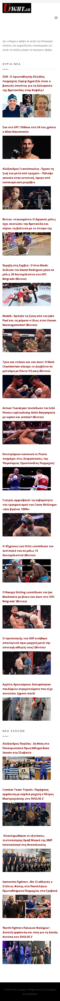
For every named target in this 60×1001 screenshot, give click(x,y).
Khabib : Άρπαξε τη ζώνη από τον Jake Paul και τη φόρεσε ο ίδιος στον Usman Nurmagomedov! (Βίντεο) (29, 320)
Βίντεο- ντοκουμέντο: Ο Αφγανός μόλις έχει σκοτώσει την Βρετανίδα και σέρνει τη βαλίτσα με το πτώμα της (29, 223)
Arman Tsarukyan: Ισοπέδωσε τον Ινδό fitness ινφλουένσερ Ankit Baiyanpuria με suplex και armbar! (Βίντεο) (28, 412)
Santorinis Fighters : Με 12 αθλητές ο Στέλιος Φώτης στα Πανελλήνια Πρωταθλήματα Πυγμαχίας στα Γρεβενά (29, 886)
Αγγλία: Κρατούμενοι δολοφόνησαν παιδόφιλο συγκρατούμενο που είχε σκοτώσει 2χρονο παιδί (27, 689)
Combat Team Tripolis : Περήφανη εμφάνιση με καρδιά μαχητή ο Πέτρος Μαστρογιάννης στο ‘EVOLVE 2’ (28, 794)
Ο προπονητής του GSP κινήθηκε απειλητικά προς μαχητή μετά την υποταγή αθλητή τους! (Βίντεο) (26, 643)
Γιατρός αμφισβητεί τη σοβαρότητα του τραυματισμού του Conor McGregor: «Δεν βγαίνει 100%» (29, 504)
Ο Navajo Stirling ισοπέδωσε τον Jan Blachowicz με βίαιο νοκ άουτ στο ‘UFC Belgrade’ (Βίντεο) (28, 596)
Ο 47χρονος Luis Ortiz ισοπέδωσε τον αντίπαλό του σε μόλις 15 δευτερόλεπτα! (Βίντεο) (28, 550)
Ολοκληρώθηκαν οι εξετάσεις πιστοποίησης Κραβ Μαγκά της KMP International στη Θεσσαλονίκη (27, 840)
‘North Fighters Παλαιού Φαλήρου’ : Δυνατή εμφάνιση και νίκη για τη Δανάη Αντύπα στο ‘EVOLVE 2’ (30, 932)
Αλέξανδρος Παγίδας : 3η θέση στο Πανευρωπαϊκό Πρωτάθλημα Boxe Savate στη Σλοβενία (25, 748)
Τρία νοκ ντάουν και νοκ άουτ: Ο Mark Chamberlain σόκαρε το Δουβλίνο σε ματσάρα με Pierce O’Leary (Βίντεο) (28, 366)
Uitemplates (31, 993)
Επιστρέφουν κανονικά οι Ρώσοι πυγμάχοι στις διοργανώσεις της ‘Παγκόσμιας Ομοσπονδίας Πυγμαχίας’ (28, 458)
